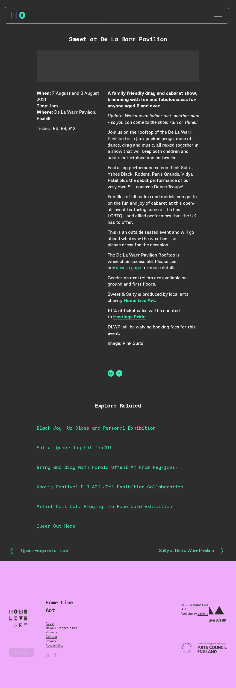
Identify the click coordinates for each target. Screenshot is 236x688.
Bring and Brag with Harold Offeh (81, 467)
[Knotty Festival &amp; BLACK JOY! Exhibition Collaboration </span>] (110, 478)
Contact (21, 652)
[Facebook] (119, 373)
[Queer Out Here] (56, 517)
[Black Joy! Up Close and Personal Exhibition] (96, 419)
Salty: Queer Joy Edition (70, 447)
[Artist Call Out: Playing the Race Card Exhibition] (104, 498)
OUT (107, 447)
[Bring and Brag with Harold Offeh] (81, 458)
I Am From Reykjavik (151, 467)
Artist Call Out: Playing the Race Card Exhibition (104, 506)
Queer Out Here (56, 526)
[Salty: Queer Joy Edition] (70, 439)
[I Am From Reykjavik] (151, 458)
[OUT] (107, 439)
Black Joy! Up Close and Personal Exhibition (96, 428)
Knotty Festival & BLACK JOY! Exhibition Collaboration (110, 486)
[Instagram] (111, 373)
